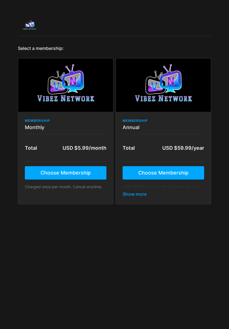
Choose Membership (65, 173)
